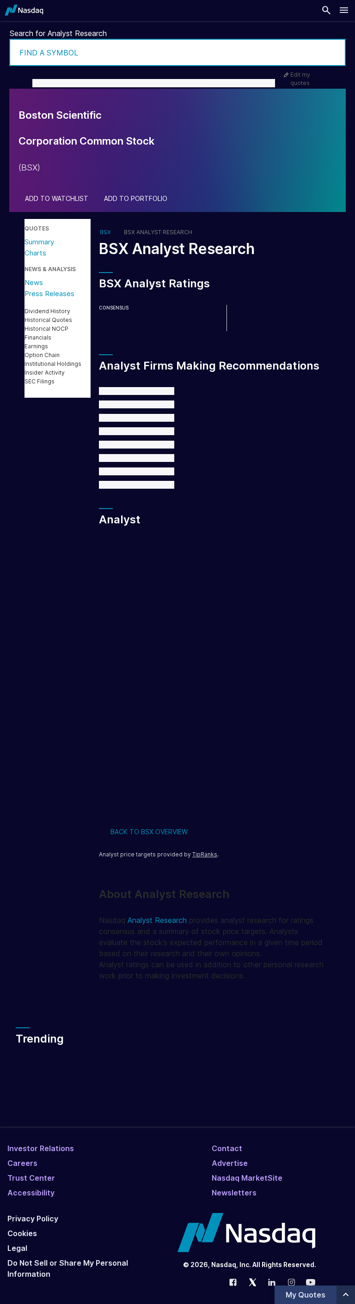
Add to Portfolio (135, 198)
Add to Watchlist (56, 198)
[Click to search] (332, 52)
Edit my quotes (300, 78)
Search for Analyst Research (58, 33)
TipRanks (204, 854)
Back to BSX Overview (149, 832)
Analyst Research (157, 920)
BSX (105, 232)
